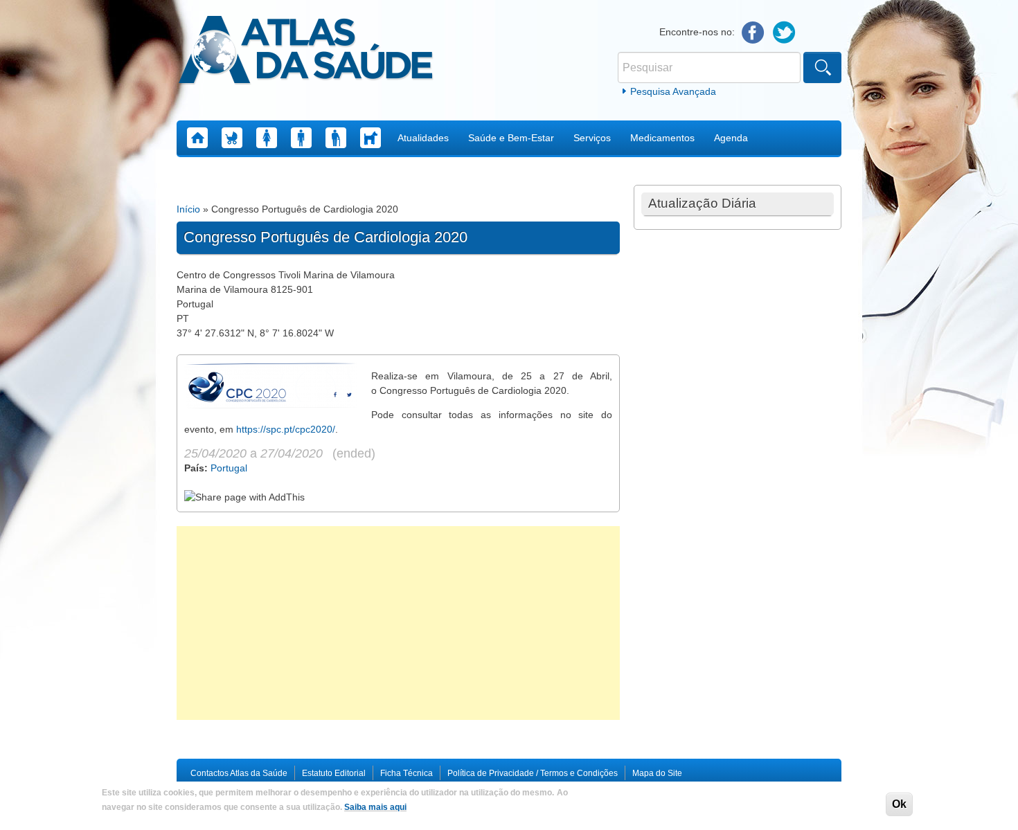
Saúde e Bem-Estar (511, 137)
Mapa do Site (657, 773)
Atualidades (423, 137)
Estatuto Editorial (334, 773)
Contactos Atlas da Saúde (238, 773)
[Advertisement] (398, 623)
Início (188, 209)
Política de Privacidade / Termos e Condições (532, 773)
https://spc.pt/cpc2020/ (285, 429)
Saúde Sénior (336, 137)
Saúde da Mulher (266, 137)
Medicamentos (662, 137)
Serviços (592, 137)
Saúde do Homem (301, 137)
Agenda (731, 137)
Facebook (753, 33)
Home (197, 137)
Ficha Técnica (406, 773)
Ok (899, 804)
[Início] (306, 52)
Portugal (229, 467)
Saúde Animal (370, 137)
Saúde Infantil (232, 137)
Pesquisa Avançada (673, 91)
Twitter (784, 33)
